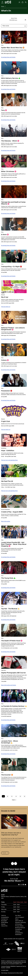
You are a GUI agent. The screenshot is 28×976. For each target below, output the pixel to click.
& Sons (4, 234)
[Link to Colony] (14, 349)
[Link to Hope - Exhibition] (14, 440)
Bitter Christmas (7, 171)
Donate (4, 853)
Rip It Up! (4, 297)
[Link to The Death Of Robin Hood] (14, 630)
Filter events (5, 25)
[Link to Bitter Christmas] (14, 161)
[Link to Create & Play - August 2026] (14, 501)
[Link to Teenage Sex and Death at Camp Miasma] (14, 191)
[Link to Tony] (14, 99)
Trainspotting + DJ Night (10, 266)
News (16, 919)
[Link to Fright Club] (14, 411)
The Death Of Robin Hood (10, 640)
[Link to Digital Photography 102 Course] (14, 662)
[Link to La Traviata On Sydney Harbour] (14, 695)
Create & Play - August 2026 (12, 512)
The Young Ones (7, 578)
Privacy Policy (19, 926)
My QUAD (4, 920)
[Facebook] (18, 884)
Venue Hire (4, 926)
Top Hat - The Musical (9, 608)
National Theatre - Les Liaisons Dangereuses (13, 328)
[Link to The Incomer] (14, 764)
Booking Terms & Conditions (20, 928)
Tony (3, 110)
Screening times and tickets (8, 57)
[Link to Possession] (14, 380)
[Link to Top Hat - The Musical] (14, 598)
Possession (5, 391)
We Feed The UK (7, 481)
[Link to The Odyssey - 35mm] (14, 130)
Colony (4, 360)
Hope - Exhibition (7, 450)
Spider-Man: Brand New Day (11, 47)
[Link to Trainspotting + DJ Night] (14, 256)
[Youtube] (25, 884)
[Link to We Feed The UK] (14, 470)
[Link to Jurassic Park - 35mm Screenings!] (14, 730)
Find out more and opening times (9, 460)
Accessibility (5, 917)
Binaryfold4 (20, 973)
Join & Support (19, 917)
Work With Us (19, 920)
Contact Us (4, 919)
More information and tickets (8, 685)
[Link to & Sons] (14, 224)
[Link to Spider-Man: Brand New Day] (14, 37)
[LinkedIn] (23, 884)
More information (5, 521)
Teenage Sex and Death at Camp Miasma (13, 203)
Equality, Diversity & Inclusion (20, 923)
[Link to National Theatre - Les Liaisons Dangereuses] (14, 317)
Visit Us (3, 915)
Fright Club (5, 421)
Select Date (14, 18)
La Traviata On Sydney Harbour (13, 706)
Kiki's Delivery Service (9, 78)
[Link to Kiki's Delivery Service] (14, 67)
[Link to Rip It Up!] (14, 286)
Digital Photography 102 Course (13, 673)
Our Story (18, 915)
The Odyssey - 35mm (9, 141)
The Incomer (6, 775)
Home (2, 6)
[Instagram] (21, 884)
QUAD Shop (4, 922)
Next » (14, 800)
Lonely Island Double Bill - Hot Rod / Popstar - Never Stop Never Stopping (14, 544)
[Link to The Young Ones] (14, 567)
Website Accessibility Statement (19, 932)
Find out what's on (5, 306)
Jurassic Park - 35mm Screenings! (9, 742)
